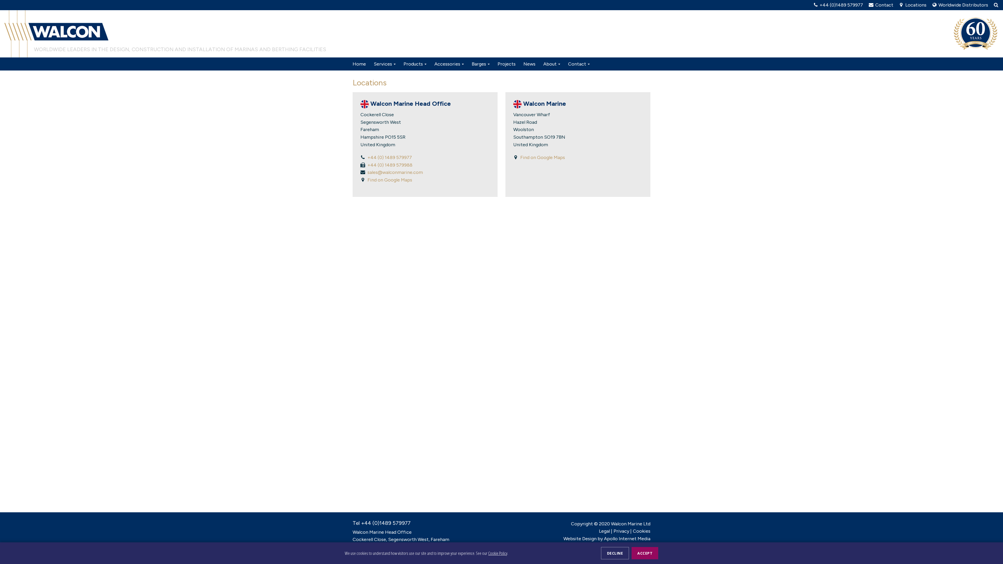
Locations (915, 5)
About (550, 64)
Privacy (621, 531)
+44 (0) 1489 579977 (390, 157)
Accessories (447, 64)
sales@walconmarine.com (395, 172)
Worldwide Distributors (962, 5)
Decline (615, 553)
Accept (644, 553)
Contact (883, 5)
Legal (604, 531)
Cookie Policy (497, 553)
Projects (507, 64)
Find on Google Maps (390, 180)
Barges (479, 64)
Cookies (641, 531)
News (529, 64)
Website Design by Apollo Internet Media (606, 539)
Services (383, 64)
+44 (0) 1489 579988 (390, 165)
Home (359, 64)
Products (414, 64)
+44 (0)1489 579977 (841, 5)
